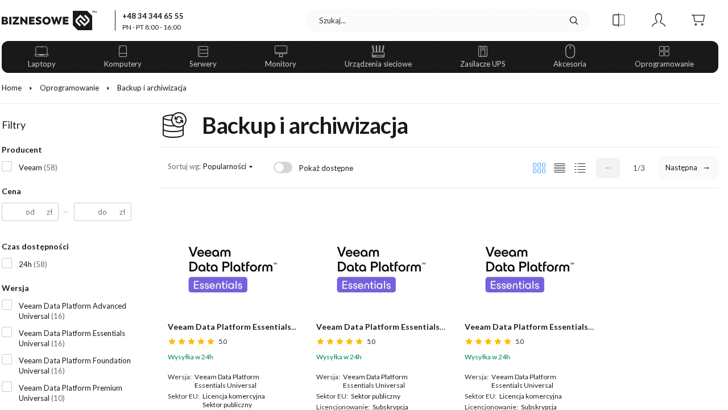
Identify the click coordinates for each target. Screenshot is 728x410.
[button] (619, 20)
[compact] (580, 168)
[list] (559, 168)
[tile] (539, 168)
